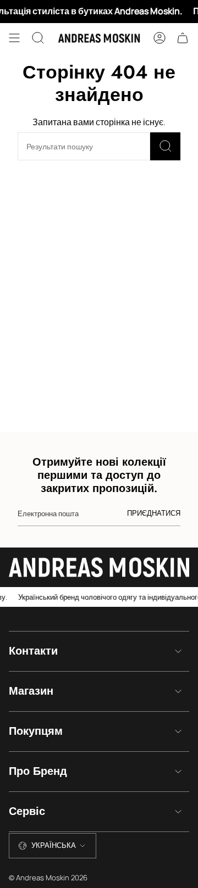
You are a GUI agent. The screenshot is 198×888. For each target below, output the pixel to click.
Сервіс (27, 811)
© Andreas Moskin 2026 (48, 878)
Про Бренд (38, 771)
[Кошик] (182, 38)
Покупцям (36, 731)
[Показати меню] (14, 38)
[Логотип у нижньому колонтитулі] (99, 567)
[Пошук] (165, 146)
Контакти (33, 651)
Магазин (31, 691)
